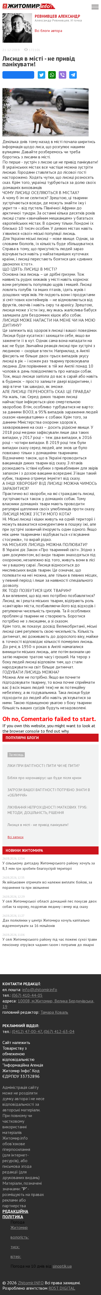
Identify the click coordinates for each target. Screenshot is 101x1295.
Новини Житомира (24, 850)
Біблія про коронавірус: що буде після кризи (44, 777)
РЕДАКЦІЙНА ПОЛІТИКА (15, 1214)
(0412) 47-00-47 (27, 1031)
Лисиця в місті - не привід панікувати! (38, 61)
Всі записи (15, 837)
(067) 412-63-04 (59, 1031)
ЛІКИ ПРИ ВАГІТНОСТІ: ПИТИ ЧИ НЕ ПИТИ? (44, 765)
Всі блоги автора (48, 30)
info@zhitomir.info (39, 989)
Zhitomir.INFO (31, 1282)
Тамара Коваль (54, 1012)
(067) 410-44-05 (27, 995)
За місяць (16, 754)
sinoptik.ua (62, 1266)
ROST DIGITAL (61, 1288)
